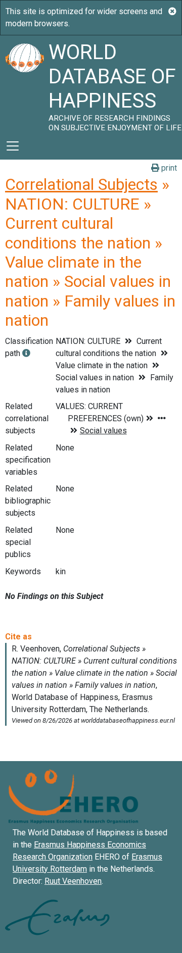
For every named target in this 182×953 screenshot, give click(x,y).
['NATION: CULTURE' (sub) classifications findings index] (26, 353)
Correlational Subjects (81, 184)
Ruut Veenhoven (73, 881)
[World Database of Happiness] (24, 83)
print (168, 168)
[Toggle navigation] (12, 146)
